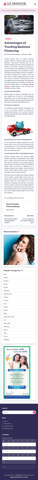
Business (6, 281)
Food (5, 303)
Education (7, 290)
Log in (6, 421)
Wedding (6, 339)
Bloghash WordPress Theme (19, 477)
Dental (6, 284)
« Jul (4, 466)
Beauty (6, 277)
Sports (6, 330)
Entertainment (8, 294)
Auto (5, 274)
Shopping (6, 326)
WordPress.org (8, 428)
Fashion (6, 297)
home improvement (9, 317)
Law (5, 320)
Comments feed (8, 426)
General (6, 307)
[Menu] (35, 4)
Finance (8, 38)
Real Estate (7, 323)
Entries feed (7, 423)
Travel (5, 336)
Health (5, 310)
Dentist (6, 287)
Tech (5, 333)
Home (5, 313)
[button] (10, 209)
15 (27, 451)
